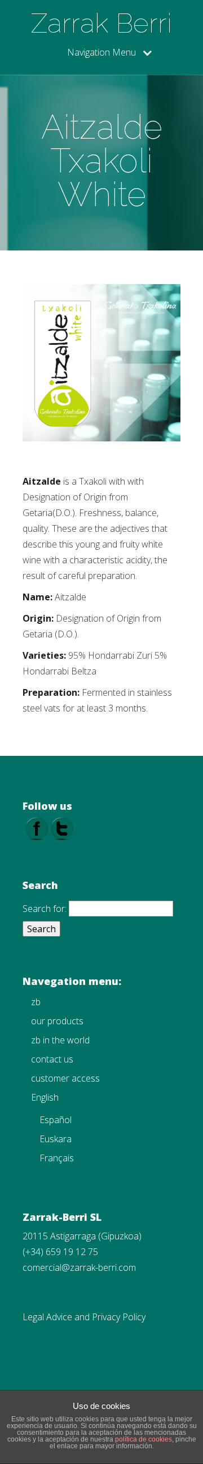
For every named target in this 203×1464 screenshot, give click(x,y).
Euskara (55, 1139)
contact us (52, 1059)
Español (55, 1120)
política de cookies (143, 1439)
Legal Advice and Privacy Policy (84, 1317)
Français (56, 1158)
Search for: (45, 908)
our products (57, 1021)
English (45, 1097)
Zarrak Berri (101, 23)
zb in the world (60, 1040)
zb (36, 1002)
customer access (65, 1078)
